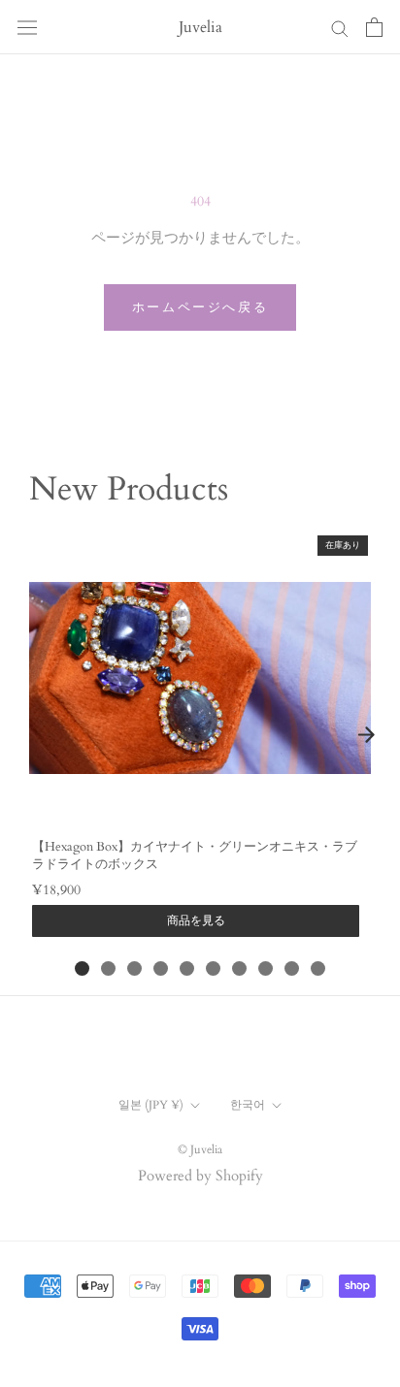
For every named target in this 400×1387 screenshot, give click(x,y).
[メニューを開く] (27, 27)
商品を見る (196, 920)
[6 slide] (213, 968)
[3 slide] (134, 968)
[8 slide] (265, 968)
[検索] (340, 27)
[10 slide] (318, 968)
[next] (366, 734)
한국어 (247, 1105)
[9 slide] (291, 968)
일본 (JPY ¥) (150, 1105)
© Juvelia (200, 1149)
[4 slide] (160, 968)
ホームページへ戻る (200, 307)
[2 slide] (108, 968)
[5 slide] (187, 968)
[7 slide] (239, 968)
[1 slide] (82, 968)
